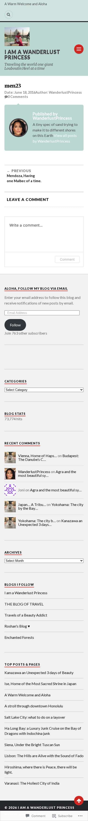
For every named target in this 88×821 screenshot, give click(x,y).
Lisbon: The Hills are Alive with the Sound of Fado (44, 755)
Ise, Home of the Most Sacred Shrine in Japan (40, 683)
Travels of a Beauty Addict (25, 615)
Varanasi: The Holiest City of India (31, 783)
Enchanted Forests (19, 637)
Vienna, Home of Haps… (37, 455)
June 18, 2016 (24, 92)
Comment (67, 259)
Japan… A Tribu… (32, 504)
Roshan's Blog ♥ (17, 626)
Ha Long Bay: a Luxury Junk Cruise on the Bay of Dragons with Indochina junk (42, 731)
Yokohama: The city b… (37, 520)
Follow (15, 325)
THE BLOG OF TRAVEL (23, 604)
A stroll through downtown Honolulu (34, 706)
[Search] (8, 14)
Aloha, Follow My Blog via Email (36, 288)
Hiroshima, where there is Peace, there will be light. (40, 769)
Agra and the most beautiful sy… (47, 473)
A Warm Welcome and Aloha (25, 4)
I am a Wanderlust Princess (32, 54)
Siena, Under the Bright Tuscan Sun (32, 744)
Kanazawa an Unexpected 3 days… (50, 522)
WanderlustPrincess (65, 92)
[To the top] (79, 800)
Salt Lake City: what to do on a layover (35, 717)
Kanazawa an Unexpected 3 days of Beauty (38, 672)
